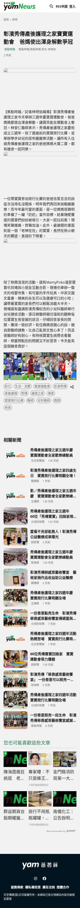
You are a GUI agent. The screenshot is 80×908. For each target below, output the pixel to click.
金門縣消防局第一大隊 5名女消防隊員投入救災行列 (63, 775)
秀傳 (24, 393)
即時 (15, 20)
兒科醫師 (44, 400)
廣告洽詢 (48, 887)
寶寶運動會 (42, 386)
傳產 (51, 393)
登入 (72, 6)
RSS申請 (62, 6)
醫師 (30, 400)
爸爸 (8, 407)
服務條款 (17, 887)
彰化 (8, 386)
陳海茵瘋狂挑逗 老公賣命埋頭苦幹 (14, 775)
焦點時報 (9, 49)
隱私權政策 (33, 887)
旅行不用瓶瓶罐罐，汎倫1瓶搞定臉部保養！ (39, 815)
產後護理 (11, 393)
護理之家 (37, 393)
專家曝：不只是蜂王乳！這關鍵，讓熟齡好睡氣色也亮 (39, 775)
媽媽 (57, 400)
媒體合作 (63, 887)
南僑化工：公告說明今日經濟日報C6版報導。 (64, 815)
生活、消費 (22, 386)
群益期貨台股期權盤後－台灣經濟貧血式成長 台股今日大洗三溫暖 (14, 815)
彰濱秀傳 (60, 386)
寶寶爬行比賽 (14, 400)
